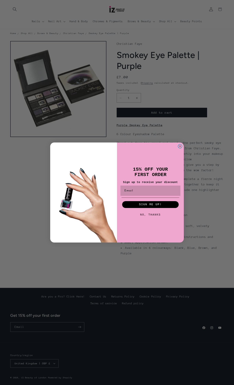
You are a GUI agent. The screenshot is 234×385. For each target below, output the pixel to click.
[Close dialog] (180, 146)
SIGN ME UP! (150, 204)
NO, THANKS (150, 214)
